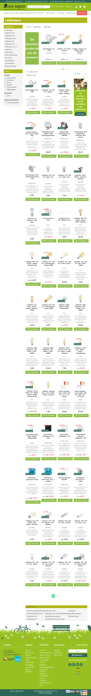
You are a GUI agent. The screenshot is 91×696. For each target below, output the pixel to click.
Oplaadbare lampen (74, 613)
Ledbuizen (8, 49)
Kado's (27, 660)
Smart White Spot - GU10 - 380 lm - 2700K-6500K (32, 436)
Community (69, 6)
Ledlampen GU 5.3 (11, 47)
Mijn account (58, 655)
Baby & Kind (61, 13)
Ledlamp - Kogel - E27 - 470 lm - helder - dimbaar (79, 50)
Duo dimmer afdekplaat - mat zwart (48, 436)
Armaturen (8, 58)
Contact (42, 662)
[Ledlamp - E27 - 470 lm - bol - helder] (32, 556)
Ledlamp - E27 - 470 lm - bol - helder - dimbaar (48, 564)
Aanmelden (58, 653)
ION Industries (12, 87)
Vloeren (28, 655)
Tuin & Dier (40, 13)
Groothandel (44, 660)
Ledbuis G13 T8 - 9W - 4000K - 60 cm (64, 219)
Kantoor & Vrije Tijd (71, 13)
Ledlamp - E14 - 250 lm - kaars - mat (80, 522)
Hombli (9, 85)
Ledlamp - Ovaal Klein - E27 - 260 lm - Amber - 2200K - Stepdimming (32, 393)
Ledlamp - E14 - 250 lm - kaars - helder (64, 522)
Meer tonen (11, 89)
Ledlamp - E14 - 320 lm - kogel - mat (48, 176)
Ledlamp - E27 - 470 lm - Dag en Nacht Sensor (80, 564)
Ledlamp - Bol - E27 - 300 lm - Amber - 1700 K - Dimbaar (80, 220)
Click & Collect (45, 658)
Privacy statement (43, 679)
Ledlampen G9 (9, 44)
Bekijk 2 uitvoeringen (33, 284)
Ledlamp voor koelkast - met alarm (32, 220)
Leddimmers (9, 52)
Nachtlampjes (9, 60)
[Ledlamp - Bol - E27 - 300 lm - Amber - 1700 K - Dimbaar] (80, 212)
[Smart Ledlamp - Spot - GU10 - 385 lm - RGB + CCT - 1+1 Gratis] (80, 385)
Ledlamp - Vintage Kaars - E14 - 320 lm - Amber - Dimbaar (48, 393)
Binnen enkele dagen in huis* (14, 1)
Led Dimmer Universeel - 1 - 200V (80, 479)
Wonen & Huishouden (30, 13)
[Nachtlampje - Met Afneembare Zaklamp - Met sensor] (80, 126)
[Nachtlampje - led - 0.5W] (49, 39)
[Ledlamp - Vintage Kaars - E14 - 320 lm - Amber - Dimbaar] (48, 385)
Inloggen (57, 650)
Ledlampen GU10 (10, 38)
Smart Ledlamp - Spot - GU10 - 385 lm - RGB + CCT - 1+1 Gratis (80, 394)
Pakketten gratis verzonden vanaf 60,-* (37, 1)
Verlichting (37, 27)
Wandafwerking (30, 658)
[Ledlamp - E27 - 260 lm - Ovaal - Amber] (64, 256)
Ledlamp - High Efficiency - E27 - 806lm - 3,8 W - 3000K (48, 350)
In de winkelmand (50, 63)
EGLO (9, 82)
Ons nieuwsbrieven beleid (78, 660)
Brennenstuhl (11, 78)
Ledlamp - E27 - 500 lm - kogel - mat (64, 176)
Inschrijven (77, 655)
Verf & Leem (29, 653)
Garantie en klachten (44, 671)
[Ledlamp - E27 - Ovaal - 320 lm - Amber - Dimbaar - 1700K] (32, 299)
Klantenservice (78, 1)
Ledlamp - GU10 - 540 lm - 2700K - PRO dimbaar (64, 306)
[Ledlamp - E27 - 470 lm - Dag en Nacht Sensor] (80, 556)
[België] (83, 1)
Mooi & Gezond (51, 13)
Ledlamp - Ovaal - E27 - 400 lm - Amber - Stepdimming (80, 350)
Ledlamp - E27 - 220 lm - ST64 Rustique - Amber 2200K (48, 263)
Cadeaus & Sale (82, 13)
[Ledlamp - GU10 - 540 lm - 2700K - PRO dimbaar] (64, 299)
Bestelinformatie (45, 653)
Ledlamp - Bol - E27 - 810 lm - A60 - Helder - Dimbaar (32, 522)
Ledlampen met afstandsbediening (56, 613)
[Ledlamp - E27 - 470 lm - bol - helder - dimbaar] (48, 556)
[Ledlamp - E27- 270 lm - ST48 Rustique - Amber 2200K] (48, 299)
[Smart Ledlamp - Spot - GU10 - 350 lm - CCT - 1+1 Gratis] (64, 385)
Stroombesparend (13, 102)
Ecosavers (10, 80)
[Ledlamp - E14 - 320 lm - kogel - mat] (48, 169)
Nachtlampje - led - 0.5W (49, 49)
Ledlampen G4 (9, 41)
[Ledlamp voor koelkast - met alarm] (32, 212)
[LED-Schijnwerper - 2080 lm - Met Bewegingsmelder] (48, 126)
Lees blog (80, 114)
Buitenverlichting (10, 66)
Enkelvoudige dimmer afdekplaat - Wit (80, 436)
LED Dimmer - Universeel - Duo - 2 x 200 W (48, 479)
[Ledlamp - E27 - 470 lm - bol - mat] (64, 556)
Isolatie (28, 650)
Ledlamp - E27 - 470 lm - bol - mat (64, 563)
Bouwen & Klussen (9, 13)
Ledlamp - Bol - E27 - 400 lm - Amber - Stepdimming (32, 263)
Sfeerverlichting (73, 616)
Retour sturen (44, 655)
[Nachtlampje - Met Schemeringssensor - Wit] (32, 169)
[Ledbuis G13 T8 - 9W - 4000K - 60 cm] (64, 212)
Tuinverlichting (9, 63)
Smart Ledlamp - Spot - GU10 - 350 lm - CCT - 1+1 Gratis (64, 394)
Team (42, 685)
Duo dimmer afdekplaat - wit (64, 435)
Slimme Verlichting (11, 55)
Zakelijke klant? (69, 1)
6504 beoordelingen (45, 693)
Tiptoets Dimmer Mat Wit (64, 479)
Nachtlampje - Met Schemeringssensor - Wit (32, 176)
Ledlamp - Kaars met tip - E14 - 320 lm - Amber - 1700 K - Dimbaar (64, 350)
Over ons (43, 650)
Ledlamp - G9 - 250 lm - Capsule (64, 49)
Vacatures (43, 665)
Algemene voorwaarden (44, 675)
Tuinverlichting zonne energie (54, 619)
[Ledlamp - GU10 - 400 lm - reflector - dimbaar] (80, 169)
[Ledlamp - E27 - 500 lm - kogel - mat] (64, 169)
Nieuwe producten (29, 671)
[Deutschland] (85, 1)
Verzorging (29, 665)
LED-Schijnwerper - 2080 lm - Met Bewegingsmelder (48, 133)
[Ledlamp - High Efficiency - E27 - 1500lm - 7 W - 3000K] (80, 299)
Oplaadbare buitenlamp (52, 616)
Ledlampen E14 (10, 36)
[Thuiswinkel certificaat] (9, 659)
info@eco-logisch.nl (13, 655)
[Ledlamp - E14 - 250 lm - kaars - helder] (64, 515)
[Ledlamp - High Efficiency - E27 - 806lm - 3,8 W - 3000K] (48, 342)
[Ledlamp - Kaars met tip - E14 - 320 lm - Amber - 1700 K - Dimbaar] (64, 342)
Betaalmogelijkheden (45, 667)
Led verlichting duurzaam (35, 613)
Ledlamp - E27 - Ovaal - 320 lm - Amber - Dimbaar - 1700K (32, 307)
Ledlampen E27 (10, 33)
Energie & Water (19, 13)
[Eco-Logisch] (14, 5)
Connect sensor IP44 (48, 219)
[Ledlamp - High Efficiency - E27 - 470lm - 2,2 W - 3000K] (32, 342)
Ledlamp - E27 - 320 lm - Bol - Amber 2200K (80, 263)
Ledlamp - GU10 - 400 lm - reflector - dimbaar (80, 177)
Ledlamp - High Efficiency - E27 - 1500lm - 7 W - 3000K (80, 307)
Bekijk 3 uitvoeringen (49, 458)
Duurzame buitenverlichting (36, 611)
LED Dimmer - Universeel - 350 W (32, 479)
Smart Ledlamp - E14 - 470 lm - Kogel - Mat (32, 134)
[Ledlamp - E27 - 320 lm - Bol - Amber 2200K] (80, 256)
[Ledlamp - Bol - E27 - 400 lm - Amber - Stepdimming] (32, 256)
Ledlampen (47, 27)
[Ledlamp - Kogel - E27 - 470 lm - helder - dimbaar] (79, 39)
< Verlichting (8, 30)
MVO (8, 96)
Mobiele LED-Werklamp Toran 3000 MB (64, 133)
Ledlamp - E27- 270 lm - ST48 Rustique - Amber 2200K (48, 306)
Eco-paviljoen (59, 6)
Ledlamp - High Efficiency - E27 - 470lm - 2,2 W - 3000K (32, 350)
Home (29, 27)
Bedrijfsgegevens (45, 683)
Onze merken (29, 667)
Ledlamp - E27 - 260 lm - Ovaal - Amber (64, 262)
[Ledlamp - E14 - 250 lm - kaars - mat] (80, 515)
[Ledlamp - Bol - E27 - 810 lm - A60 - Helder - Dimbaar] (32, 515)
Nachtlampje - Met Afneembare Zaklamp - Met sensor (80, 134)
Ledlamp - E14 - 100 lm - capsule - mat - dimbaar (48, 522)
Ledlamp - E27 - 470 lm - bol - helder (32, 563)
